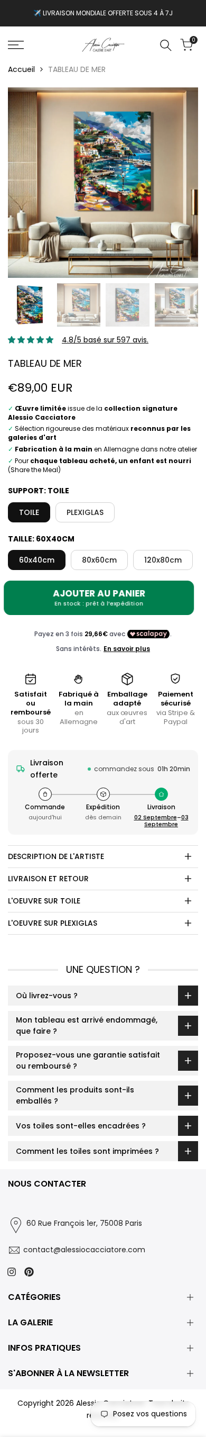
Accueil (21, 69)
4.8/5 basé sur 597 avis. (105, 340)
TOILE (29, 512)
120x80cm (163, 560)
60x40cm (36, 560)
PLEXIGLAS (85, 512)
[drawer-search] (166, 45)
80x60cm (99, 560)
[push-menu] (16, 45)
